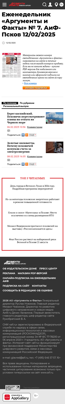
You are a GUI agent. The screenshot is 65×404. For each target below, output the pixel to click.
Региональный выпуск (16, 106)
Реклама (9, 273)
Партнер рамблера (31, 388)
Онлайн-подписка (36, 88)
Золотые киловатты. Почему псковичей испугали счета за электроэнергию (21, 147)
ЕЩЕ (32, 135)
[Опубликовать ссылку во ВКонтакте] (23, 134)
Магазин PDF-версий (32, 273)
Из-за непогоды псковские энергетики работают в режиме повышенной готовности (33, 200)
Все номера (30, 83)
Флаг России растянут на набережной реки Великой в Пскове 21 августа (32, 241)
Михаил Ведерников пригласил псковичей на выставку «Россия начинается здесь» (32, 227)
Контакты (39, 285)
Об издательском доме (20, 268)
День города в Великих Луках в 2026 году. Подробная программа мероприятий (32, 187)
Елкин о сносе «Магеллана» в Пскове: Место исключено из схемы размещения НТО (32, 214)
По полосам (9, 103)
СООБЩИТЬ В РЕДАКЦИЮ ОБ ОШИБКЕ (27, 290)
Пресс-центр (48, 268)
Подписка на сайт (16, 285)
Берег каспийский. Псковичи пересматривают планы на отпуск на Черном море (26, 118)
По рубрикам (27, 103)
